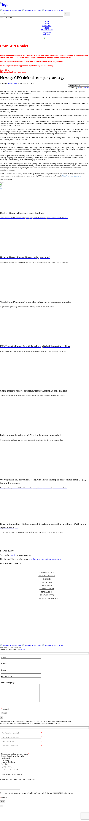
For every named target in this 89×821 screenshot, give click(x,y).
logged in (13, 555)
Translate (85, 88)
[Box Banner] (10, 760)
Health (47, 579)
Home (47, 21)
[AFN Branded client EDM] (10, 770)
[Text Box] (10, 764)
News (47, 24)
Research (47, 585)
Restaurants (47, 595)
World (47, 28)
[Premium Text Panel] (10, 762)
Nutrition (47, 582)
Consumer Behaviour (47, 598)
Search (67, 14)
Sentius (22, 649)
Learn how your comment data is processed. (45, 559)
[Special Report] (10, 766)
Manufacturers (46, 576)
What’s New (46, 26)
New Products (47, 589)
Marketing (46, 592)
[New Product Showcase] (10, 768)
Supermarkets (46, 573)
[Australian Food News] (4, 4)
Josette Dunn (12, 83)
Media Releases (47, 30)
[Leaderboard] (10, 758)
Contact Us (47, 32)
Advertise (46, 34)
